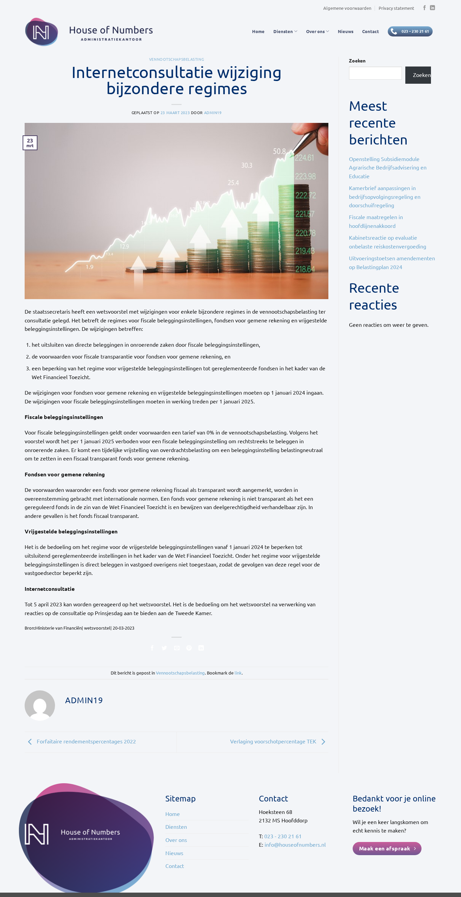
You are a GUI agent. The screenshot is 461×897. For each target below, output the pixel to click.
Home (258, 31)
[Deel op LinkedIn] (201, 648)
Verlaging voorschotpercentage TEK (274, 741)
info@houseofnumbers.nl (295, 844)
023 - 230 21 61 (283, 836)
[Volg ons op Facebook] (424, 8)
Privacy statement (396, 8)
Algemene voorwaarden (347, 8)
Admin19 (213, 112)
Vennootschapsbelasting (176, 59)
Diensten (283, 31)
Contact (370, 31)
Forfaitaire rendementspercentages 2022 (85, 741)
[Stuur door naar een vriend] (176, 648)
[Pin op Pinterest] (188, 648)
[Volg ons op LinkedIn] (432, 8)
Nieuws (345, 31)
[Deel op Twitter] (164, 648)
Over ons (315, 31)
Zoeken (357, 60)
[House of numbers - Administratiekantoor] (93, 31)
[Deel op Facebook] (152, 648)
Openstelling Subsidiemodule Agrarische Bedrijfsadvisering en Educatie (388, 167)
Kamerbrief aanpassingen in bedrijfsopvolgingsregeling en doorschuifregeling (385, 196)
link (238, 673)
